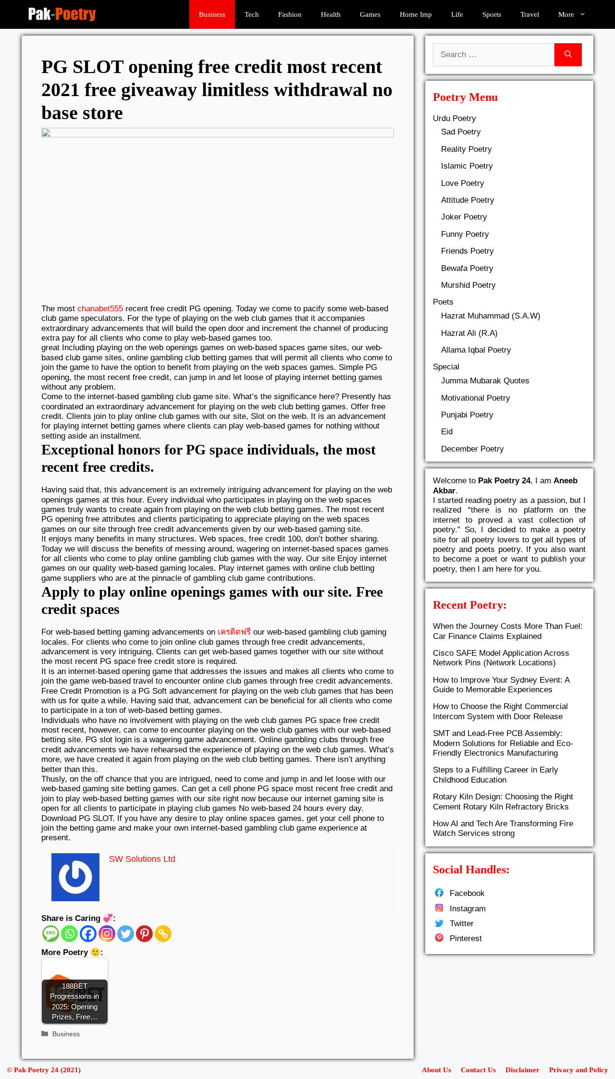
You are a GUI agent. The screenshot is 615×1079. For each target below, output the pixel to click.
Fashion (290, 14)
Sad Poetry (461, 131)
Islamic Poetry (467, 166)
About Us (436, 1070)
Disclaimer (522, 1070)
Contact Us (478, 1070)
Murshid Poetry (468, 285)
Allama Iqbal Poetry (476, 350)
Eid (447, 431)
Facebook (467, 893)
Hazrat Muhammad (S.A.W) (491, 315)
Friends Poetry (467, 251)
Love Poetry (462, 183)
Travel (529, 14)
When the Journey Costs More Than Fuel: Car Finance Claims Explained (508, 631)
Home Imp (416, 14)
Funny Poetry (465, 234)
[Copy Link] (163, 933)
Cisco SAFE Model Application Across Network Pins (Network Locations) (501, 658)
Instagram (468, 908)
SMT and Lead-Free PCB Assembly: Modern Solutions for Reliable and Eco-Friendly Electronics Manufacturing (503, 743)
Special (446, 366)
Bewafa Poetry (467, 268)
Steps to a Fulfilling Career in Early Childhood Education (495, 774)
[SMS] (50, 933)
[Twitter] (125, 933)
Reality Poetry (466, 149)
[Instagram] (106, 933)
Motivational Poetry (475, 398)
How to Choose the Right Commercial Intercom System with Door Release (500, 711)
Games (370, 14)
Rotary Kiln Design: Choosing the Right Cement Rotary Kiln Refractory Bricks (503, 801)
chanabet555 (100, 308)
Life (457, 14)
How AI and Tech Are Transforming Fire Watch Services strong (503, 828)
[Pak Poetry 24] (62, 14)
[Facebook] (88, 933)
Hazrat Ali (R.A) (469, 333)
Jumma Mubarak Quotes (485, 380)
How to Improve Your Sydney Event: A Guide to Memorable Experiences (501, 684)
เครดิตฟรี (234, 632)
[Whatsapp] (69, 933)
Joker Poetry (464, 216)
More (566, 14)
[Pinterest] (144, 933)
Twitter (462, 923)
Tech (252, 14)
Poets (443, 302)
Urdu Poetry (454, 118)
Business (212, 14)
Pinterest (466, 938)
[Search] (568, 54)
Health (331, 14)
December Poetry (472, 449)
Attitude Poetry (467, 200)
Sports (491, 14)
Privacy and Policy (578, 1070)
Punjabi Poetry (467, 414)
